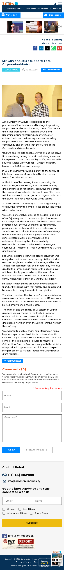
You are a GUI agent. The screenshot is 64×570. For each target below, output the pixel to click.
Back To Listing (53, 39)
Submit (11, 449)
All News (11, 509)
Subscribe (32, 522)
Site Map (38, 562)
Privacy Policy (23, 562)
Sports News (41, 513)
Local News (29, 509)
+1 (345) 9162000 (20, 475)
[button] (15, 27)
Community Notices (15, 9)
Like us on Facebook (21, 536)
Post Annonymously (36, 449)
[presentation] (60, 26)
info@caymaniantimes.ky (24, 481)
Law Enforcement (32, 9)
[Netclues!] (45, 565)
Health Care (58, 9)
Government (46, 9)
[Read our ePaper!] (57, 566)
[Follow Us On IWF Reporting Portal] (32, 544)
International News (17, 513)
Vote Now (11, 15)
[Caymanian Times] (10, 3)
